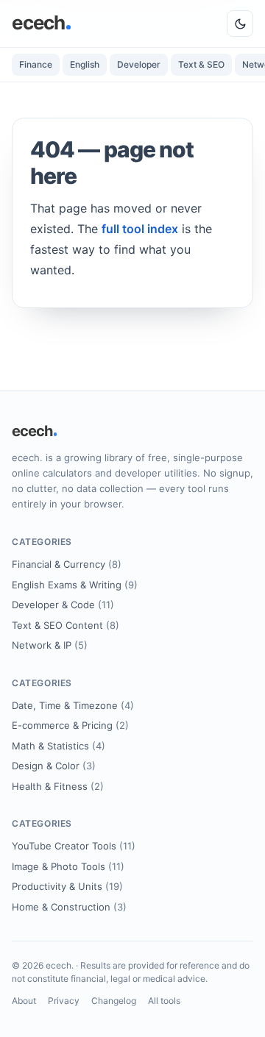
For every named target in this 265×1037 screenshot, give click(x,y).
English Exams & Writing (75, 585)
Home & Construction (69, 907)
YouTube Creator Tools (73, 846)
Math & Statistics (58, 746)
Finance (35, 64)
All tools (164, 1000)
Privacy (64, 1000)
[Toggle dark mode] (240, 23)
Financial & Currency (66, 564)
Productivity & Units (67, 886)
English (84, 64)
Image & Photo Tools (68, 866)
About (24, 1000)
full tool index (140, 228)
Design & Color (54, 765)
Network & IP (50, 645)
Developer (138, 64)
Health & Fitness (58, 786)
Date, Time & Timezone (73, 705)
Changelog (113, 1000)
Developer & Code (63, 604)
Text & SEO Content (65, 625)
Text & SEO (201, 64)
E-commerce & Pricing (70, 725)
